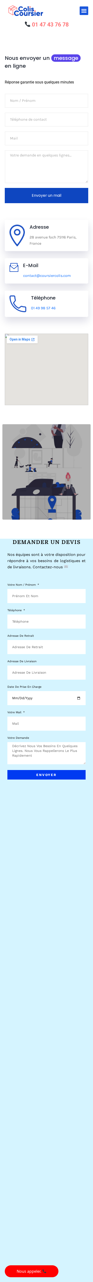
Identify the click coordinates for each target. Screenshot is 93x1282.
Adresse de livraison (21, 661)
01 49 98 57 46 (43, 308)
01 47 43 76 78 (50, 24)
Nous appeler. (29, 1271)
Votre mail (14, 712)
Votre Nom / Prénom (22, 584)
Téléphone (15, 610)
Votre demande (18, 737)
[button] (84, 10)
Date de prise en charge (24, 686)
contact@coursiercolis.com (47, 275)
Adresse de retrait (20, 635)
